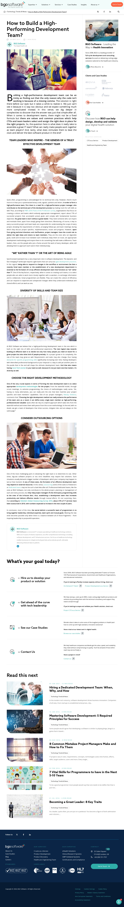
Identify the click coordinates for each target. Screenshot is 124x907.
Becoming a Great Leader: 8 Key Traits (75, 802)
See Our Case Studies (94, 102)
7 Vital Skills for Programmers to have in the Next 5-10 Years (83, 773)
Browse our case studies (72, 633)
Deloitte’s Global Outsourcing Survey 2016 (36, 501)
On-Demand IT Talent (71, 586)
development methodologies (27, 386)
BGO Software (19, 43)
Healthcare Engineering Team (97, 145)
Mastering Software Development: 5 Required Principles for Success (80, 717)
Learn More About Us (94, 67)
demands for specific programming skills (22, 360)
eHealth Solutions (69, 851)
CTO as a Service (92, 140)
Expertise (31, 5)
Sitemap (78, 889)
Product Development (109, 140)
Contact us (67, 659)
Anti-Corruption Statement (84, 896)
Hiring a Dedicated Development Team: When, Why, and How (81, 689)
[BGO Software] (13, 7)
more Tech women (19, 368)
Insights (84, 5)
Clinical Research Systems (72, 854)
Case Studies (72, 5)
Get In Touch (117, 4)
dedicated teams (15, 487)
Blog (7, 857)
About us (94, 5)
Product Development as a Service (96, 586)
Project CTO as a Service (72, 610)
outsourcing (47, 485)
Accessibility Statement (82, 900)
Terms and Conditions (103, 896)
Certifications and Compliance (73, 860)
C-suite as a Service (41, 851)
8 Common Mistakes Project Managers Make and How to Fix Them (82, 745)
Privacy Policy (79, 893)
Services (58, 5)
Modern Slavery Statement (96, 893)
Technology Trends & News (17, 12)
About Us (8, 851)
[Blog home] (5, 12)
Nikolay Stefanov (70, 395)
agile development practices (66, 262)
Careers (8, 860)
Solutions (45, 5)
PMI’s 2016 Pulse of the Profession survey (40, 211)
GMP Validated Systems (71, 857)
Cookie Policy (102, 889)
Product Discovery (41, 857)
